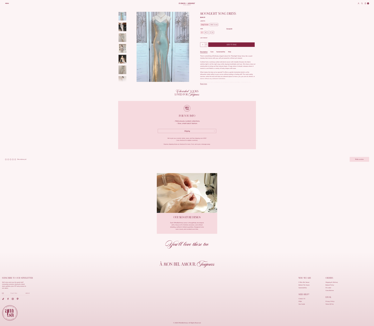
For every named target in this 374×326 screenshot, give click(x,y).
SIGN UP (28, 293)
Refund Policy (329, 285)
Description (204, 52)
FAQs (300, 301)
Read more (203, 84)
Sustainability (220, 52)
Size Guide (302, 304)
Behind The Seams (304, 285)
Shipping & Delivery (331, 282)
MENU (7, 3)
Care (211, 52)
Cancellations (329, 290)
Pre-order (328, 287)
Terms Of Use (329, 304)
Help (229, 52)
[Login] (358, 3)
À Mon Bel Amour (304, 282)
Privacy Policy (329, 301)
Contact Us (302, 298)
